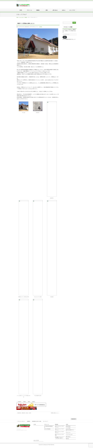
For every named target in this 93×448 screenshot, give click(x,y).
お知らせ (67, 438)
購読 (65, 37)
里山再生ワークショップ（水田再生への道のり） (59, 438)
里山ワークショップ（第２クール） (59, 429)
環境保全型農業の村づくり (70, 430)
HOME (35, 424)
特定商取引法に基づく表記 (36, 421)
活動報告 (40, 26)
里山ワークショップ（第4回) (59, 435)
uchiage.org (45, 444)
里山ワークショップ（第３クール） (59, 432)
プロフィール (46, 424)
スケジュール (68, 432)
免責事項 (28, 421)
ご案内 (67, 424)
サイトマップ (45, 421)
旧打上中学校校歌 (47, 429)
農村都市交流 (68, 426)
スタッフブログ (36, 440)
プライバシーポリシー (21, 421)
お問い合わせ (68, 436)
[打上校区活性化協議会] (23, 5)
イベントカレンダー (69, 434)
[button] (24, 107)
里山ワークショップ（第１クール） (59, 427)
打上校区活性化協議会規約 (48, 427)
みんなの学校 (68, 428)
